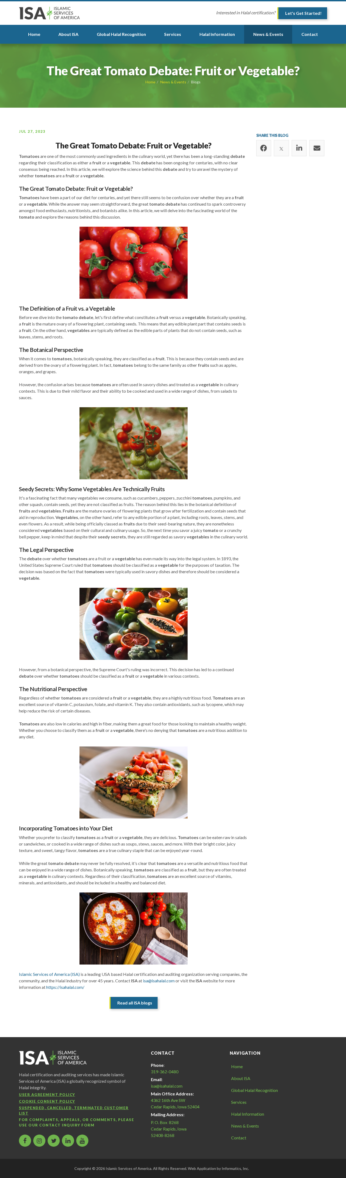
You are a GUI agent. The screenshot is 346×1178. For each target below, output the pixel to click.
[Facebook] (263, 148)
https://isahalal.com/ (65, 987)
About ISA (68, 34)
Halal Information (217, 34)
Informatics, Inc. (235, 1168)
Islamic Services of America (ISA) (49, 974)
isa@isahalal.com (159, 980)
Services (172, 34)
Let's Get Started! (303, 13)
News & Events (268, 34)
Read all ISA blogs (134, 1002)
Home (34, 34)
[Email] (316, 148)
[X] (281, 148)
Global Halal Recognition (121, 34)
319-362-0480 (164, 1071)
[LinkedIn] (299, 148)
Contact (309, 34)
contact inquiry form (66, 1125)
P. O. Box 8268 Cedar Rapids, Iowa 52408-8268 (169, 1129)
